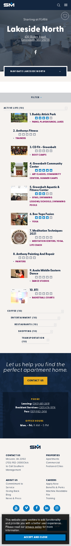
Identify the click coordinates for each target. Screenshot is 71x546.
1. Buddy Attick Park (43, 114)
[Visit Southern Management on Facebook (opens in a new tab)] (36, 508)
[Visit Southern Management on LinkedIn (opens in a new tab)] (47, 508)
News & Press (13, 498)
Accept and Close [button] (35, 537)
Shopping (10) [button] (27, 331)
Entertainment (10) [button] (24, 318)
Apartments (52, 459)
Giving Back (12, 491)
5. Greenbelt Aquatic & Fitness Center (45, 189)
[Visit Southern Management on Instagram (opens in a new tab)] (57, 508)
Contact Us (35, 380)
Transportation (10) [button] (33, 340)
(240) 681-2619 (41, 403)
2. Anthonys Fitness (25, 130)
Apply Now (52, 484)
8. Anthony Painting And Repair (33, 254)
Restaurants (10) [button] (26, 325)
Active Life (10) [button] (14, 108)
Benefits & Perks (55, 487)
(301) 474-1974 (47, 407)
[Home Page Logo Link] (9, 4)
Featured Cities (54, 466)
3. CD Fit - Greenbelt (43, 147)
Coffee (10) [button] (14, 311)
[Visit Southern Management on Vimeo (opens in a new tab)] (26, 508)
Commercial (53, 463)
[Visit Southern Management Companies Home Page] (35, 446)
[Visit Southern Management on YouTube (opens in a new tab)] (16, 508)
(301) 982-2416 (38, 411)
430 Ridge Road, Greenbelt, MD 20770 (35, 38)
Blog (8, 495)
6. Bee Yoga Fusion (42, 214)
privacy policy (33, 526)
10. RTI (34, 290)
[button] (58, 5)
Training (50, 498)
